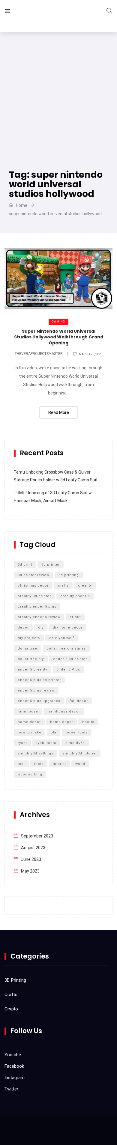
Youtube (12, 1054)
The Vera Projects (49, 12)
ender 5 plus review (36, 690)
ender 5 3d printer (70, 659)
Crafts (10, 994)
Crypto (11, 1009)
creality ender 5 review (39, 617)
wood (80, 764)
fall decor (79, 701)
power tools (77, 732)
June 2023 (31, 859)
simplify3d (75, 743)
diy (41, 627)
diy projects (29, 638)
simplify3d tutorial (80, 753)
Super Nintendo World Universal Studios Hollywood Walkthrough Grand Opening (58, 337)
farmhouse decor (63, 711)
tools (39, 764)
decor (23, 627)
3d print (25, 565)
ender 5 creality (32, 669)
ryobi (22, 743)
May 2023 (30, 871)
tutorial (59, 764)
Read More (58, 412)
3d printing (68, 575)
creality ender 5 (75, 596)
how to (88, 722)
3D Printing (15, 980)
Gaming (58, 321)
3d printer (50, 565)
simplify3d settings (35, 753)
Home (21, 205)
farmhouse (28, 711)
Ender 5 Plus (68, 669)
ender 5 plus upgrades (39, 701)
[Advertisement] (58, 93)
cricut (75, 617)
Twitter (11, 1089)
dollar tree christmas (66, 648)
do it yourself (61, 638)
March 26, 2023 (91, 354)
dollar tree (27, 648)
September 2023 (37, 836)
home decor (29, 722)
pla (53, 732)
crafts (63, 585)
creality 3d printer (34, 596)
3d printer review (33, 575)
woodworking (30, 774)
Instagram (14, 1077)
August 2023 (33, 847)
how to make (29, 732)
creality (85, 585)
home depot (61, 722)
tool (21, 764)
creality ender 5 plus (37, 606)
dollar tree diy (31, 659)
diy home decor (67, 627)
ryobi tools (46, 743)
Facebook (14, 1066)
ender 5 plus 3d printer (39, 680)
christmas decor (33, 585)
